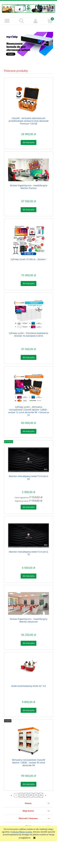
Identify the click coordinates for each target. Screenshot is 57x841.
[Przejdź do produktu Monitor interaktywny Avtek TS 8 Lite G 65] (28, 459)
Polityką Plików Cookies (21, 831)
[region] (28, 45)
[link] (28, 45)
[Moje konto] (36, 20)
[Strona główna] (28, 8)
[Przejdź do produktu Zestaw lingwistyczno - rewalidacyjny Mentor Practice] (28, 170)
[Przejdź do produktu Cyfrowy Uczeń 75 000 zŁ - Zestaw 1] (28, 240)
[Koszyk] (50, 20)
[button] (7, 20)
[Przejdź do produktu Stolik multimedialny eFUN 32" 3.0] (28, 670)
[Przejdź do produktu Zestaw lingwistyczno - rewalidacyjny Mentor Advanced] (28, 603)
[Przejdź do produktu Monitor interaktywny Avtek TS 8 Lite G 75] (28, 535)
